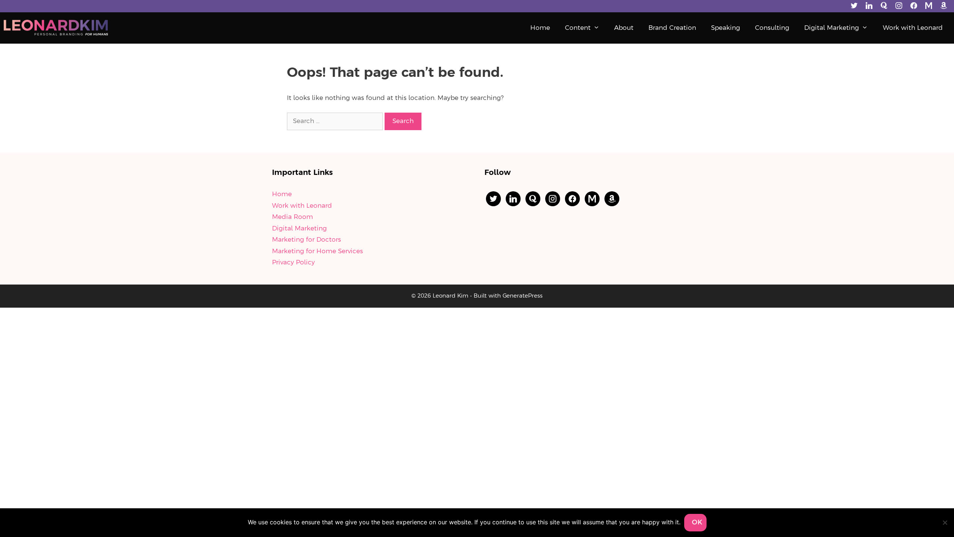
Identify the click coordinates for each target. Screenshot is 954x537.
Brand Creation (672, 28)
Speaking (725, 28)
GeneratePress (523, 296)
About (624, 28)
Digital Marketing (831, 28)
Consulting (772, 28)
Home (540, 28)
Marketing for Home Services (317, 251)
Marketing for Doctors (306, 240)
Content (578, 28)
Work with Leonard (913, 28)
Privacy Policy (293, 263)
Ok (697, 522)
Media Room (292, 217)
